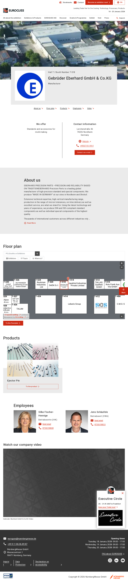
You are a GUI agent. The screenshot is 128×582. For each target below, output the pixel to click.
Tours (25, 258)
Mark (124, 291)
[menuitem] (13, 18)
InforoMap (19, 317)
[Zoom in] (122, 263)
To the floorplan (12, 323)
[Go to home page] (17, 7)
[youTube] (123, 560)
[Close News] (110, 490)
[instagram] (110, 560)
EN (119, 2)
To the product (31, 386)
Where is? (38, 258)
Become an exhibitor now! (98, 2)
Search (120, 18)
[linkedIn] (116, 560)
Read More (30, 223)
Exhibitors (12, 258)
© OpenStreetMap (11, 315)
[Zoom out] (122, 267)
